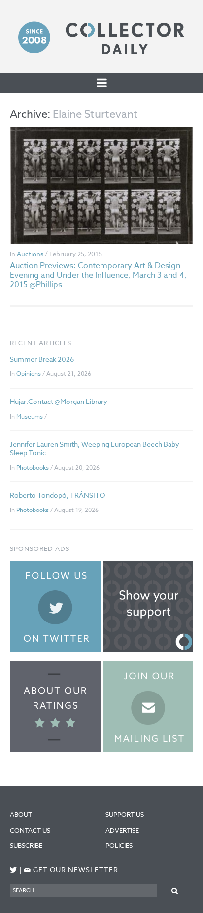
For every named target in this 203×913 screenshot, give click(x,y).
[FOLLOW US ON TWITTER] (13, 870)
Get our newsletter (71, 870)
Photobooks (32, 467)
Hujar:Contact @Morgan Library (58, 401)
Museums (29, 416)
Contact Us (30, 830)
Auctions (30, 253)
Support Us (124, 814)
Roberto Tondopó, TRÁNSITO (57, 495)
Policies (119, 845)
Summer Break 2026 (42, 359)
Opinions (28, 373)
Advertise (122, 830)
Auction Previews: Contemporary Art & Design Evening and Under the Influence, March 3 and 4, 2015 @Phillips (98, 275)
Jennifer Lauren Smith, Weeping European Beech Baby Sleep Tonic (94, 448)
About (21, 814)
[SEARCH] (175, 890)
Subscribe (26, 845)
